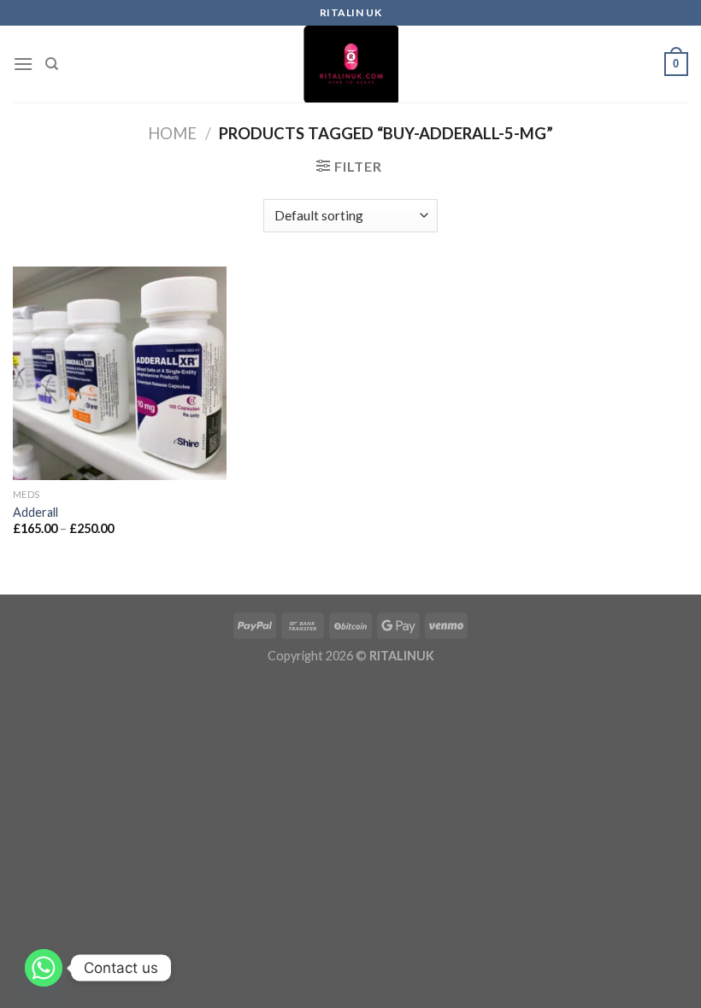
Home (172, 133)
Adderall (35, 512)
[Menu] (23, 64)
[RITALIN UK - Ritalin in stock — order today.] (350, 64)
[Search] (51, 64)
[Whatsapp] (43, 968)
